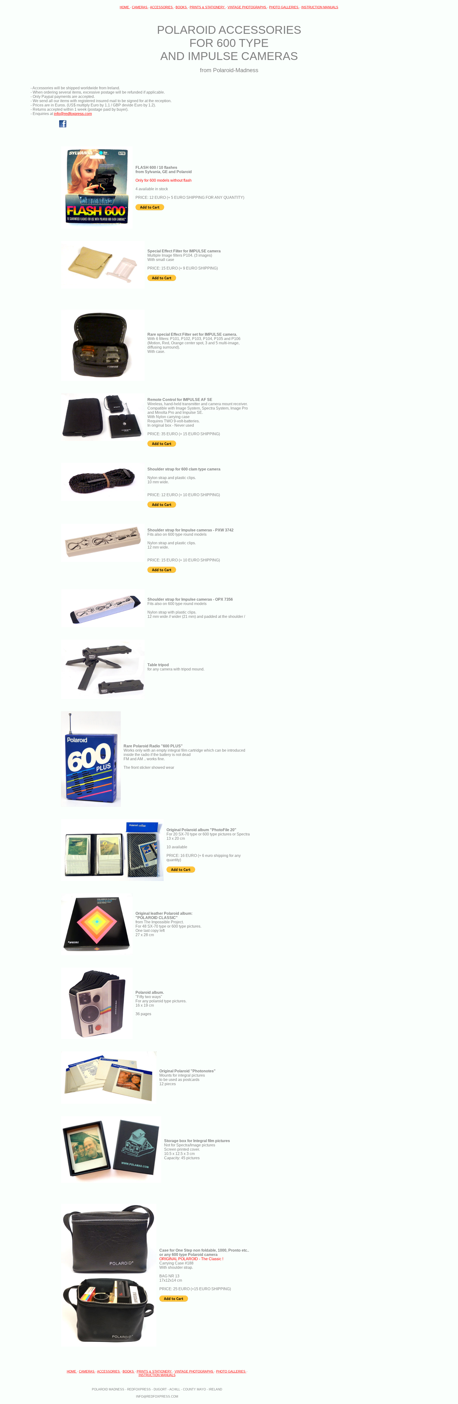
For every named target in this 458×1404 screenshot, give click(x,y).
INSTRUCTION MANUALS (319, 7)
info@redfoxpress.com (73, 114)
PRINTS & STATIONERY (208, 7)
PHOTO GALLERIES (284, 7)
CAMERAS (140, 7)
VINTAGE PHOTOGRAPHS (247, 7)
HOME (125, 7)
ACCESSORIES (162, 7)
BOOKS (182, 7)
